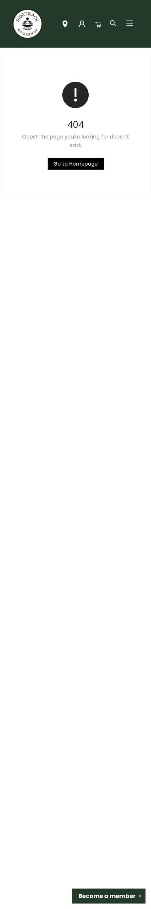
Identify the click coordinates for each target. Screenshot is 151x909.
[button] (65, 24)
